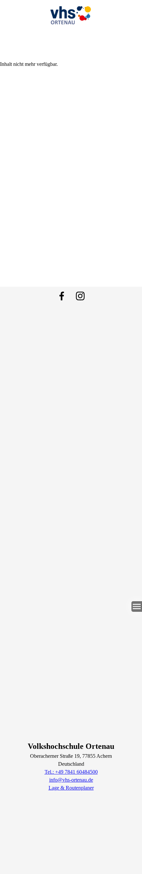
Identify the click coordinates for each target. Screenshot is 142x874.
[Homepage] (71, 13)
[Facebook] (62, 296)
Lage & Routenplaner (71, 788)
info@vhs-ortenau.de (71, 780)
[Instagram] (80, 296)
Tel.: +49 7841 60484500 (71, 772)
